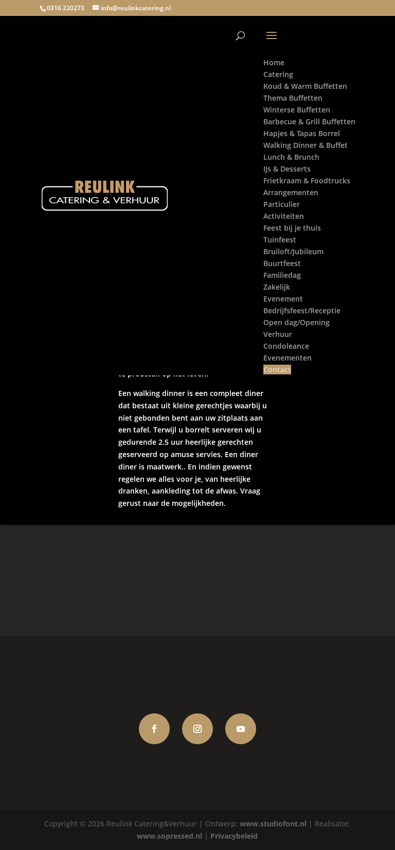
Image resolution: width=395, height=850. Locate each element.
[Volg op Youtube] (240, 728)
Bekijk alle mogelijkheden (197, 580)
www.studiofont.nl (273, 823)
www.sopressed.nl (169, 836)
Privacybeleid (234, 836)
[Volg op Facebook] (154, 728)
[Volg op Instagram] (197, 728)
